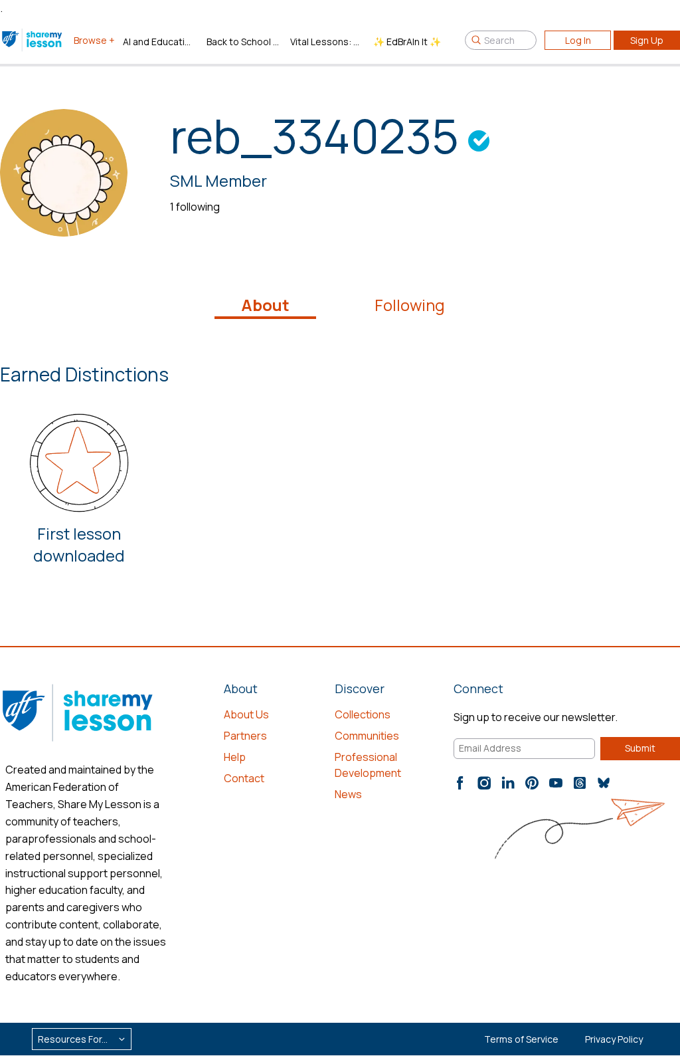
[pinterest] (532, 783)
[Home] (33, 40)
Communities (367, 735)
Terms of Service (521, 1039)
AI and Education (159, 41)
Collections (362, 714)
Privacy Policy (614, 1039)
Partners (245, 735)
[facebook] (460, 783)
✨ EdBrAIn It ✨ (407, 41)
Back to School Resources (243, 41)
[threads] (579, 783)
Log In (578, 40)
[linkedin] (508, 783)
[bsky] (603, 783)
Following (410, 305)
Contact (244, 778)
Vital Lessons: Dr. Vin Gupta (326, 41)
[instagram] (484, 783)
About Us (246, 714)
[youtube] (555, 783)
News (348, 794)
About (265, 305)
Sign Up (646, 40)
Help (235, 757)
